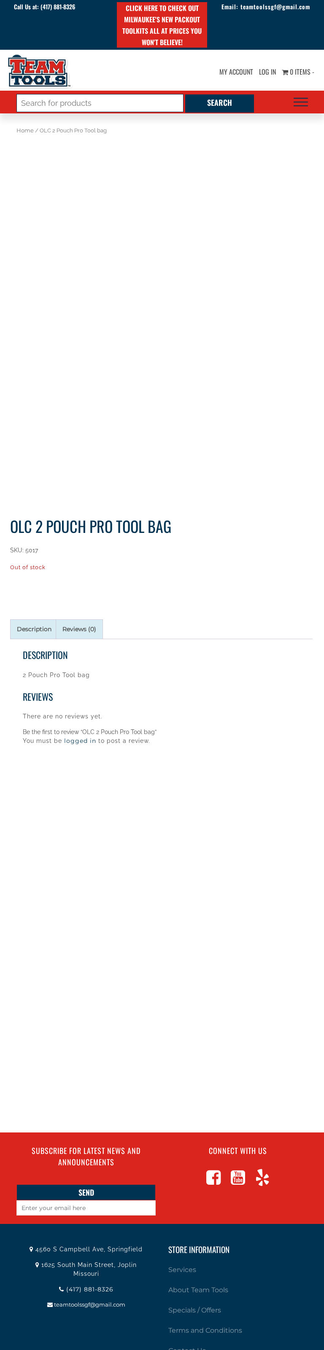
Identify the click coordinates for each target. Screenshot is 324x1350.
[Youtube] (238, 1181)
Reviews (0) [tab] (79, 629)
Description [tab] (34, 629)
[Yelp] (262, 1181)
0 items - (301, 72)
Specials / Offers (194, 1310)
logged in (80, 741)
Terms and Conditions (205, 1330)
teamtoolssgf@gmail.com (275, 6)
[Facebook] (213, 1181)
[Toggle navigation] (300, 102)
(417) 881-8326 (57, 6)
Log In (267, 72)
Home (25, 130)
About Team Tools (198, 1290)
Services (182, 1270)
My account (236, 72)
